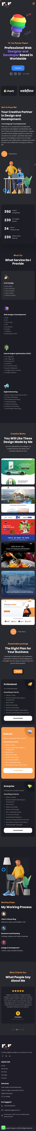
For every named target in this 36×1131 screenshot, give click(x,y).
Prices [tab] (18, 671)
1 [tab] (12, 1029)
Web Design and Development (11, 1087)
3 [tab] (17, 1029)
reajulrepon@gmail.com (12, 1110)
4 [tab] (19, 1029)
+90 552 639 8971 (9, 1106)
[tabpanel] (18, 759)
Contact (18, 68)
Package (4, 1075)
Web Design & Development (15, 315)
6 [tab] (23, 1029)
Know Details (18, 718)
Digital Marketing (10, 392)
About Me (4, 1069)
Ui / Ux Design (5, 1096)
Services (4, 1072)
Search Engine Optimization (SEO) (17, 353)
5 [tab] (21, 1029)
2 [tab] (14, 1029)
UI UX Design (9, 283)
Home (3, 1066)
